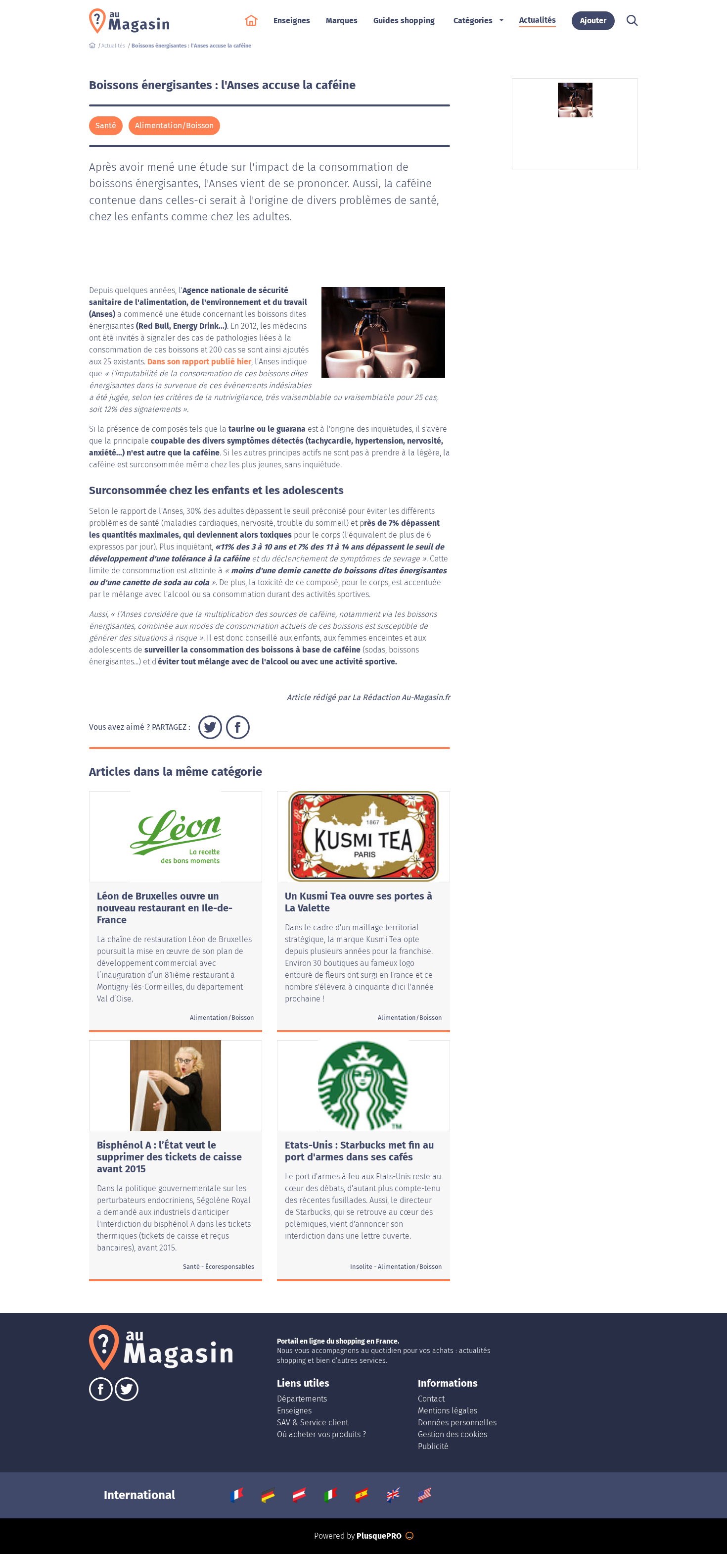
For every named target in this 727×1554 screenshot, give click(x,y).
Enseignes (294, 1410)
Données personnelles (457, 1422)
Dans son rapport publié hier (199, 361)
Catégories (473, 20)
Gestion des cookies (452, 1434)
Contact (431, 1399)
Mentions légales (447, 1410)
